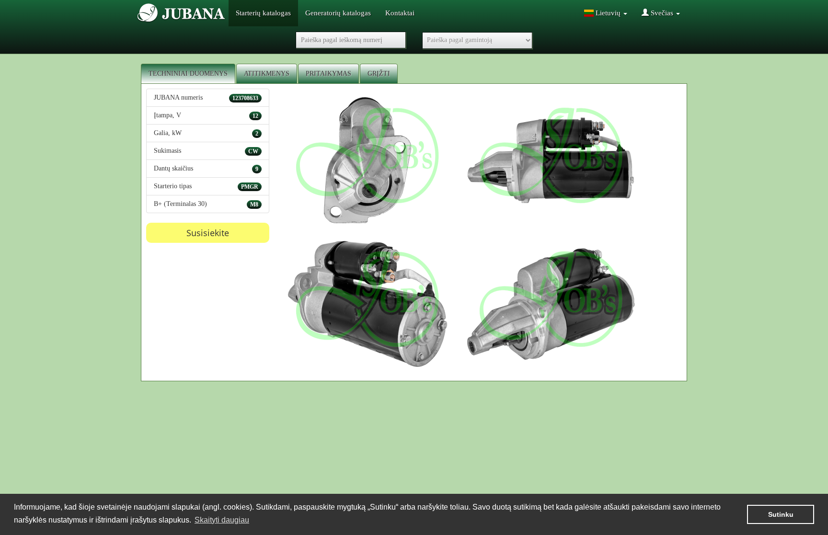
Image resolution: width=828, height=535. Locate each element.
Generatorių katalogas (338, 13)
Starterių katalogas (263, 13)
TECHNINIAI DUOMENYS (188, 73)
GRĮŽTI (379, 73)
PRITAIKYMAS (328, 73)
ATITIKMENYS (266, 73)
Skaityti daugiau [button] (222, 520)
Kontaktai (399, 13)
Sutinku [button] (781, 514)
